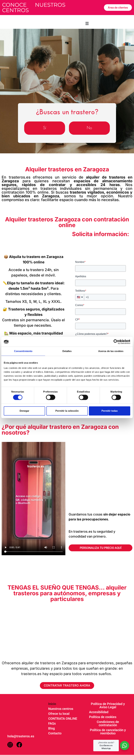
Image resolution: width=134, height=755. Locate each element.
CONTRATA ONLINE (62, 719)
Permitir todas (109, 410)
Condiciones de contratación (108, 723)
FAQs (52, 723)
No (89, 128)
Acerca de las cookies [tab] (110, 351)
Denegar (24, 410)
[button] (87, 23)
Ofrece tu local (58, 714)
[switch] (50, 397)
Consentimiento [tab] (23, 351)
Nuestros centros (60, 709)
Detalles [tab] (67, 351)
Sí (44, 128)
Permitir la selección (67, 410)
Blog (51, 728)
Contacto (54, 733)
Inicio (52, 704)
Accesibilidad (98, 712)
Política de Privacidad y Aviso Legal (108, 705)
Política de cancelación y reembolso (108, 731)
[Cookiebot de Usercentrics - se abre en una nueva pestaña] (116, 341)
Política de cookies (102, 717)
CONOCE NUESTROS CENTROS (33, 7)
